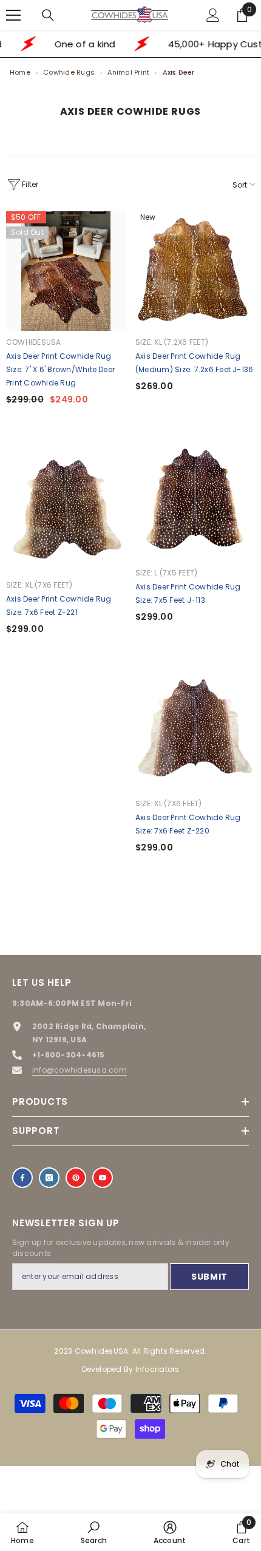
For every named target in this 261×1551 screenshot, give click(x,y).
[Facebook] (22, 1177)
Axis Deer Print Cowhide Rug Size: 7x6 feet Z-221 (58, 605)
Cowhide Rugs (69, 72)
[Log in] (213, 15)
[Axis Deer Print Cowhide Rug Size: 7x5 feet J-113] (195, 502)
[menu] (13, 15)
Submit (209, 1277)
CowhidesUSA (33, 342)
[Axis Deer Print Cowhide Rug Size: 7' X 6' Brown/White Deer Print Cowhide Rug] (66, 271)
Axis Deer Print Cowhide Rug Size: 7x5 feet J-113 (187, 593)
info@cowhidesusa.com (79, 1070)
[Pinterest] (76, 1177)
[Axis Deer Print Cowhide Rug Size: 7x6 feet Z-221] (66, 514)
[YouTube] (102, 1177)
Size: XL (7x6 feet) (39, 585)
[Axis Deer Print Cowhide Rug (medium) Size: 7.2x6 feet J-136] (195, 271)
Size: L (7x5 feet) (166, 573)
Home (20, 72)
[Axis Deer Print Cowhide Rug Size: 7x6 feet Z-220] (195, 732)
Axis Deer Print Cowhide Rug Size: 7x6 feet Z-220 (187, 824)
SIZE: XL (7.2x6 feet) (171, 342)
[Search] (48, 15)
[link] (94, 1532)
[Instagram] (49, 1177)
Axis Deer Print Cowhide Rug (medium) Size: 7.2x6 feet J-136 (194, 363)
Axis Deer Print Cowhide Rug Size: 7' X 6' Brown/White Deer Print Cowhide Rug (60, 369)
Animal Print (128, 72)
